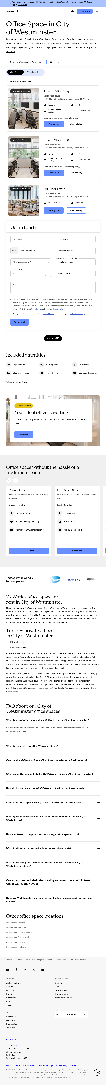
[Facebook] (16, 969)
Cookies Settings (45, 1065)
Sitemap (73, 1065)
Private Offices (17, 642)
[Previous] (7, 3)
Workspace (10, 960)
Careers (9, 994)
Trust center (11, 1005)
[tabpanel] (53, 149)
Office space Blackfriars (17, 927)
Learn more (22, 5)
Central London (61, 960)
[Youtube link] (7, 969)
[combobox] (14, 250)
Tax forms (10, 1028)
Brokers (58, 983)
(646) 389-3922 (14, 1046)
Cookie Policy (29, 1065)
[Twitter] (34, 969)
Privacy (9, 1065)
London (49, 960)
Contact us (11, 1017)
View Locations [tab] (34, 72)
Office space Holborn (15, 942)
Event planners (61, 994)
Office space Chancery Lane (19, 932)
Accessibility (61, 1065)
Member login (12, 1020)
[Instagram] (25, 969)
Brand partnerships (63, 998)
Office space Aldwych (15, 923)
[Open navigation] (97, 11)
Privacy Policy (58, 309)
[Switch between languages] (72, 11)
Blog (8, 1001)
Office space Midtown (16, 947)
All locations (12, 1039)
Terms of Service (48, 314)
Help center (11, 1024)
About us (10, 987)
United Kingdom (37, 960)
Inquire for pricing (17, 505)
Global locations (13, 983)
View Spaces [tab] (15, 72)
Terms (38, 309)
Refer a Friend (61, 990)
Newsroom (11, 998)
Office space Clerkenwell (17, 937)
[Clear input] (44, 62)
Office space (22, 960)
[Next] (10, 3)
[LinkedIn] (42, 969)
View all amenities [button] (16, 382)
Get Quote (29, 550)
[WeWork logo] (12, 11)
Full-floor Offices (18, 648)
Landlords (59, 987)
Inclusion (10, 990)
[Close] (98, 3)
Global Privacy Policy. (77, 314)
